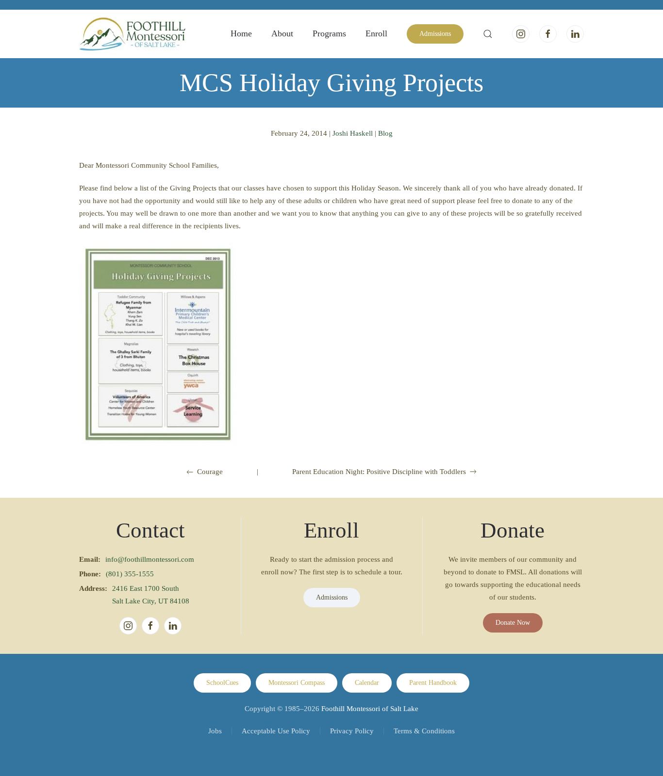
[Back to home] (132, 34)
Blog (385, 133)
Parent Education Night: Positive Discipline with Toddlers (379, 471)
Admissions (435, 33)
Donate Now (513, 622)
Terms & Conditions (424, 731)
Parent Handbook (433, 682)
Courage (210, 471)
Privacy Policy (352, 731)
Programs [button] (329, 33)
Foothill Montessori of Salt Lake (369, 709)
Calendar (367, 682)
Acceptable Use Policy (276, 731)
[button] (488, 34)
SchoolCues (222, 682)
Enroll (376, 33)
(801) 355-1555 (130, 574)
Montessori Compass (296, 682)
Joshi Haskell (352, 133)
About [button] (282, 33)
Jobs (215, 731)
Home (241, 33)
